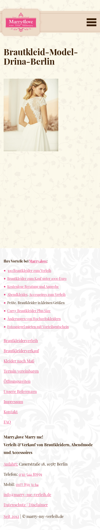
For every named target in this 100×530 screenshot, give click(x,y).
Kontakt (11, 411)
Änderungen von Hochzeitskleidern (34, 318)
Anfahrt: (11, 464)
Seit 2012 (11, 516)
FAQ (7, 421)
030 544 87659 (30, 474)
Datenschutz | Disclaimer (26, 504)
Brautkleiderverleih (21, 340)
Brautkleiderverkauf (21, 350)
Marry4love (38, 261)
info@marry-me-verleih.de (27, 494)
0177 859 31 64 (27, 484)
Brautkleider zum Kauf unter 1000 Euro (37, 278)
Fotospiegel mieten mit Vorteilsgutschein (38, 326)
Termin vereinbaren (21, 371)
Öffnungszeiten (17, 381)
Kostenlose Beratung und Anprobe (33, 286)
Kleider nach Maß (19, 360)
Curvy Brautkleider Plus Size (28, 310)
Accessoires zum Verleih (47, 294)
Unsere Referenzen (20, 391)
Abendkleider (17, 294)
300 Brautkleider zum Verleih (29, 270)
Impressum (13, 401)
